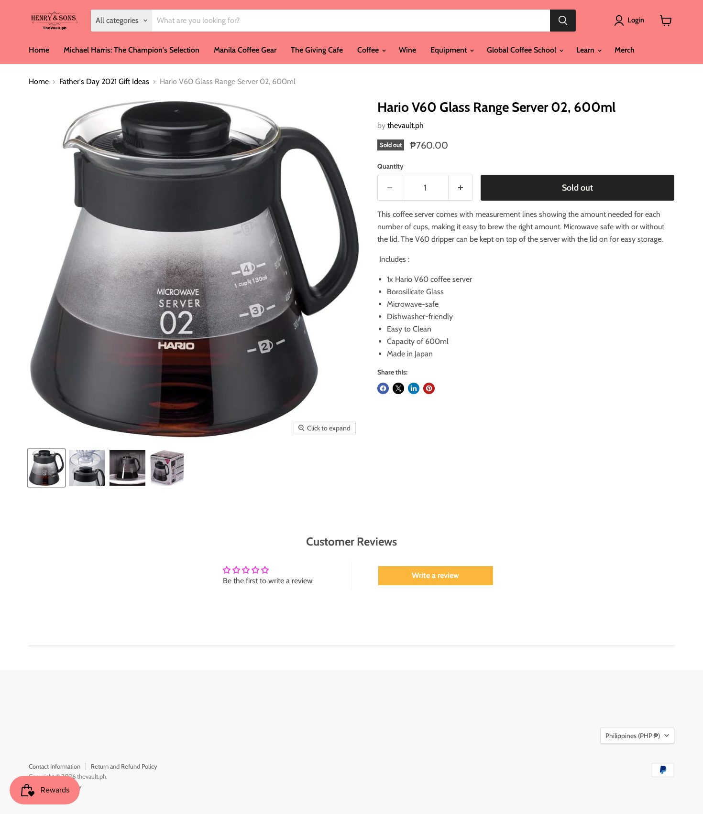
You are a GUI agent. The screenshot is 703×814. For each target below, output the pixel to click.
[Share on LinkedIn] (413, 388)
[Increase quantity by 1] (461, 188)
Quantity (390, 166)
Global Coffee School (522, 49)
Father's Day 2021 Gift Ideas (104, 81)
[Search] (563, 21)
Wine (407, 49)
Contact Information (54, 766)
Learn (586, 49)
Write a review (435, 575)
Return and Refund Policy (124, 766)
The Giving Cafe (317, 49)
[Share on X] (398, 388)
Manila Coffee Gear (245, 49)
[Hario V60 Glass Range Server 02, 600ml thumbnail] (46, 468)
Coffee (369, 49)
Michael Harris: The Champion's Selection (131, 49)
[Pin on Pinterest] (429, 388)
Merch (625, 49)
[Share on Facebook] (383, 388)
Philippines (632, 735)
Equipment (449, 49)
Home (39, 49)
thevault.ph (405, 125)
